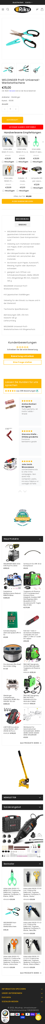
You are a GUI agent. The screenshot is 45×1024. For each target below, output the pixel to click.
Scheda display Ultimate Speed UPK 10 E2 (12, 633)
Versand (12, 91)
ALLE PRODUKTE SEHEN (29, 743)
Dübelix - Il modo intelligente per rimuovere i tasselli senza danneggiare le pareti (22, 180)
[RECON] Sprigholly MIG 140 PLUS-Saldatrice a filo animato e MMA (31, 698)
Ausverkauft (12, 120)
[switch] (5, 1020)
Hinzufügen (9, 162)
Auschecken (18, 2)
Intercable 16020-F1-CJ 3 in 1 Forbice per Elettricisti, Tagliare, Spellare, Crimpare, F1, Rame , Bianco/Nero (22, 151)
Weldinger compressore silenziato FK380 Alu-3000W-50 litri (11, 698)
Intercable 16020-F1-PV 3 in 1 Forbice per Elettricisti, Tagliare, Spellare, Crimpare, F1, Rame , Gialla (33, 892)
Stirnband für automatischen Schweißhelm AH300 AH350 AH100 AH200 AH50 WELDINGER (32, 731)
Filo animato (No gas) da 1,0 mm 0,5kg (12, 665)
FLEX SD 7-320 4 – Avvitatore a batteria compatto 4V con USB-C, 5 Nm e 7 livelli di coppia (32, 635)
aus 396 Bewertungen (26, 391)
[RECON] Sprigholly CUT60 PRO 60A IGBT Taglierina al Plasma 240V (32, 667)
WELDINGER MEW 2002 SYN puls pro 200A (11, 565)
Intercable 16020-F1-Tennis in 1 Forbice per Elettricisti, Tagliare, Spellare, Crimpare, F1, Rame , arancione (8, 180)
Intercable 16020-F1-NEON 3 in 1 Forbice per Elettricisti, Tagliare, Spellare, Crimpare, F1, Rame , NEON (36, 151)
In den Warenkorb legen (22, 201)
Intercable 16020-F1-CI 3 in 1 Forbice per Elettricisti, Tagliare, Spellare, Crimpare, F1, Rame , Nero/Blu (7, 151)
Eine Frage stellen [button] (22, 362)
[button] (20, 492)
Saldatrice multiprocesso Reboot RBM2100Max (12, 593)
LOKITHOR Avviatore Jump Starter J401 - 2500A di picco (11, 729)
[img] (10, 391)
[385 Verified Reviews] (23, 527)
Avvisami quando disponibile (22, 127)
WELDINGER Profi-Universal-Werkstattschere (10, 924)
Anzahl (5, 104)
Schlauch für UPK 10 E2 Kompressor (32, 565)
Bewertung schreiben (22, 356)
